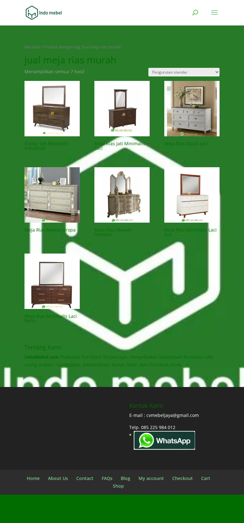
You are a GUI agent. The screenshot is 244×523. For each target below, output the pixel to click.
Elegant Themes (108, 514)
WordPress (175, 514)
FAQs (107, 478)
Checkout (182, 478)
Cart (205, 478)
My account (151, 478)
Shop (118, 486)
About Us (58, 478)
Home (33, 478)
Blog (125, 478)
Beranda (32, 47)
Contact (84, 478)
